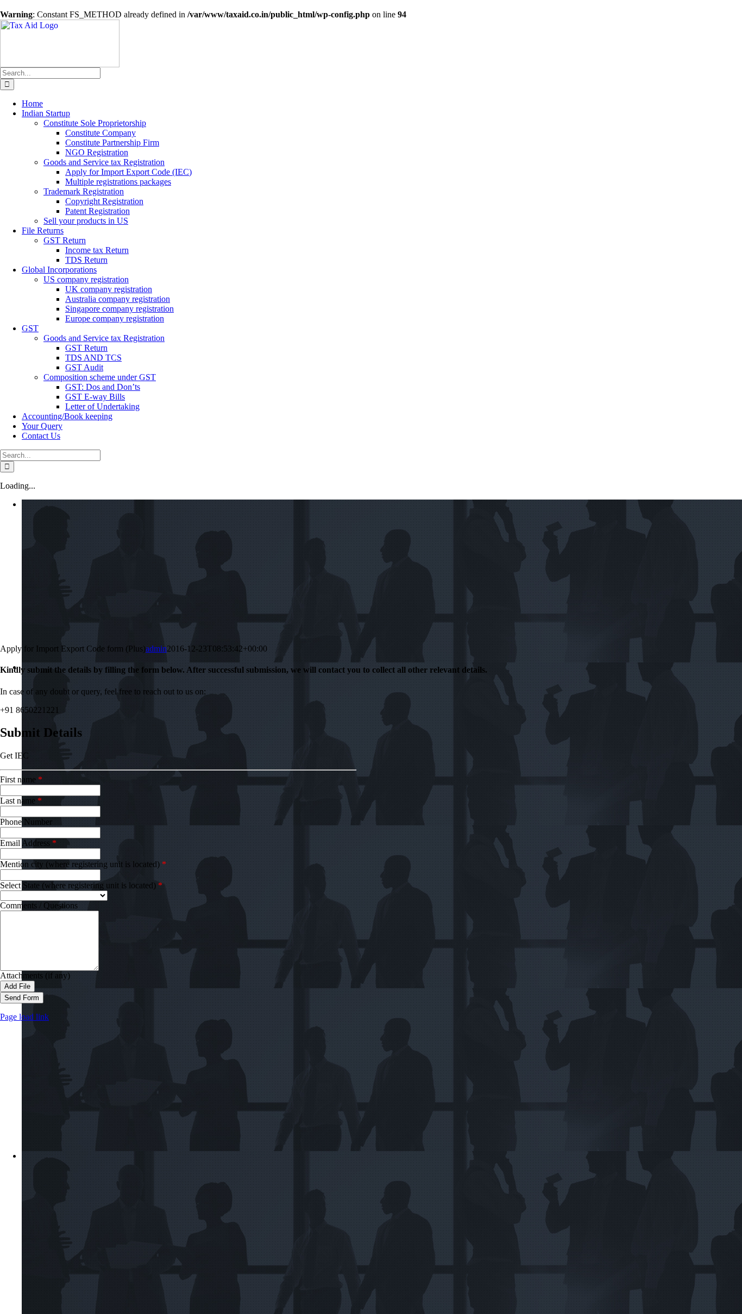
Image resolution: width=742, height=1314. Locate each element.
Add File (17, 986)
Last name (21, 800)
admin (156, 648)
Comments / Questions (39, 905)
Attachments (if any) (35, 975)
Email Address (28, 843)
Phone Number (26, 821)
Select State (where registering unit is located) (81, 885)
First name (21, 779)
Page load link (24, 1016)
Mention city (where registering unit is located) (83, 864)
